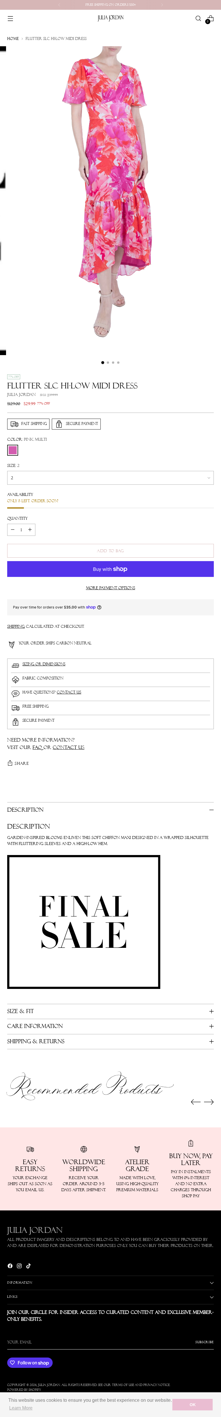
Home (13, 38)
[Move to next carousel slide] (209, 1102)
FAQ (38, 747)
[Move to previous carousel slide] (196, 1102)
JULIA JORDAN (49, 1385)
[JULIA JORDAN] (110, 18)
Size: (13, 465)
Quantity (17, 518)
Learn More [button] (21, 1408)
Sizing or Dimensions (43, 664)
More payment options (110, 588)
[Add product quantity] (30, 530)
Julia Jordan (21, 394)
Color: (27, 439)
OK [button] (193, 1404)
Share (22, 763)
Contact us (69, 692)
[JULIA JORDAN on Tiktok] (29, 1266)
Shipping (16, 626)
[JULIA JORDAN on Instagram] (19, 1266)
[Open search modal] (198, 18)
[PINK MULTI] (12, 450)
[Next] (162, 5)
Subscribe (204, 1342)
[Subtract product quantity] (12, 530)
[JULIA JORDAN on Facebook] (10, 1266)
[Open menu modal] (10, 18)
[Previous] (59, 5)
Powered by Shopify (24, 1390)
